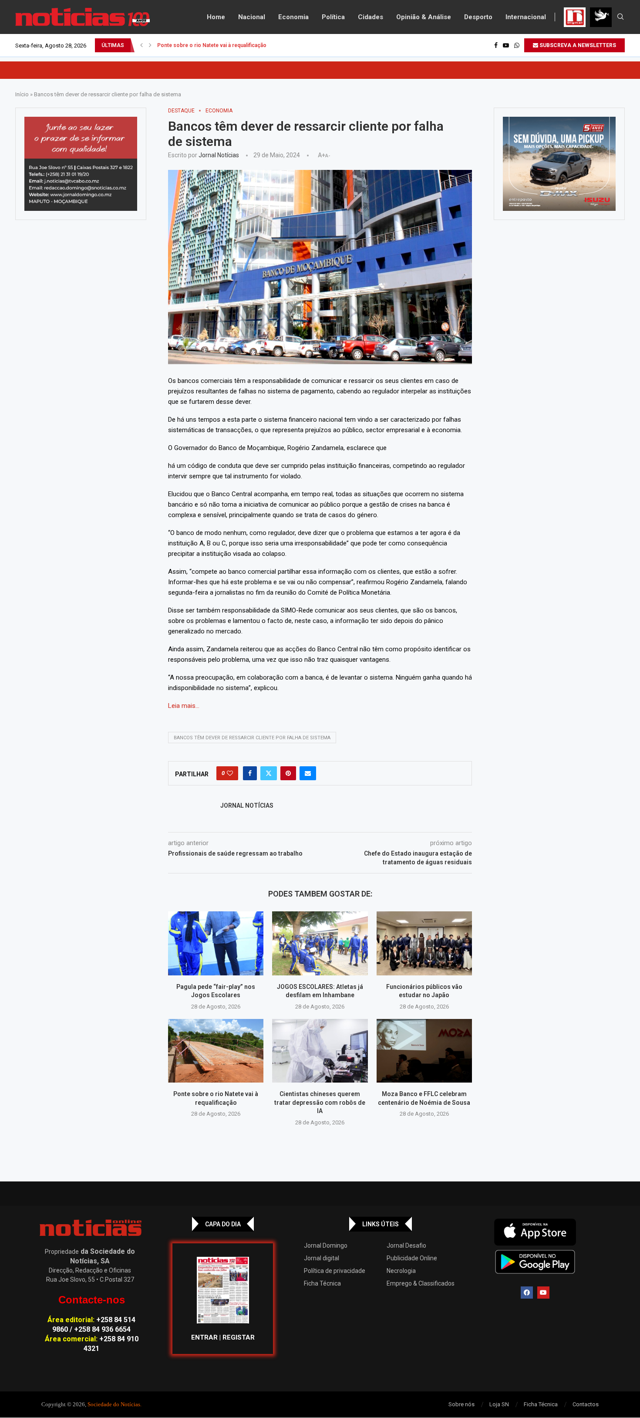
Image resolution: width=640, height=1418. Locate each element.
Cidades (370, 17)
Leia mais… (183, 706)
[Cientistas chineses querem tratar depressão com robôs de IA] (319, 1051)
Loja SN (499, 1404)
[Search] (620, 17)
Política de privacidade (334, 1271)
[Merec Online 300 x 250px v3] (559, 164)
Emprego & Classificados (421, 1283)
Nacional (251, 17)
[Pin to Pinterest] (288, 773)
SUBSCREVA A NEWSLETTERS (577, 45)
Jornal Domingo (325, 1245)
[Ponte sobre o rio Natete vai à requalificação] (215, 1051)
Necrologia (401, 1271)
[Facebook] (496, 45)
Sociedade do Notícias (114, 1404)
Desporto (478, 17)
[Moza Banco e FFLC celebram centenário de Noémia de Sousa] (424, 1051)
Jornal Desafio (406, 1245)
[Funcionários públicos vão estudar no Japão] (424, 943)
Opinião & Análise (423, 17)
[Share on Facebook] (250, 773)
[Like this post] (230, 773)
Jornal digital (321, 1258)
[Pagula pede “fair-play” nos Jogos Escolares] (215, 943)
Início (22, 94)
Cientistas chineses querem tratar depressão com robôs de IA (319, 1102)
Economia (293, 17)
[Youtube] (505, 45)
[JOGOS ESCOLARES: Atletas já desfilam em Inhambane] (319, 943)
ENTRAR (204, 1337)
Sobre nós (461, 1404)
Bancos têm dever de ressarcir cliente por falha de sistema (252, 738)
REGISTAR (238, 1337)
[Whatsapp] (517, 45)
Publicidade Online (412, 1258)
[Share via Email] (308, 773)
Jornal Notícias (219, 155)
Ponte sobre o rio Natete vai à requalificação (211, 45)
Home (216, 17)
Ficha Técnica (322, 1283)
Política (333, 17)
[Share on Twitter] (268, 773)
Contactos (586, 1404)
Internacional (525, 17)
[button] (141, 45)
